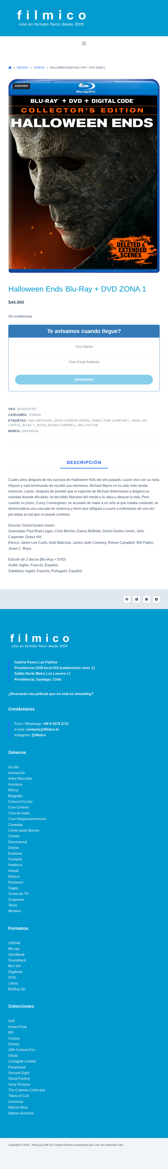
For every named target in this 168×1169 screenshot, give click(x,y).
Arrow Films (17, 1027)
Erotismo (15, 853)
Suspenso (16, 899)
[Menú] (84, 43)
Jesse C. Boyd (34, 425)
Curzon (14, 1038)
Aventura (15, 784)
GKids (13, 1055)
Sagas (13, 888)
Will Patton (88, 425)
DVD (12, 977)
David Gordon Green (71, 420)
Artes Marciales (20, 778)
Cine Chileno (18, 807)
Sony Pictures (19, 1084)
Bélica (13, 790)
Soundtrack (17, 960)
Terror (34, 415)
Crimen (14, 836)
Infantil (13, 871)
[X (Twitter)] (136, 599)
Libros (13, 983)
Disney (13, 1044)
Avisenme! (84, 379)
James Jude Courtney (110, 420)
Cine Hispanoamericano (27, 819)
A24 (11, 1021)
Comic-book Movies (23, 830)
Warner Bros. (18, 1107)
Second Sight (18, 1073)
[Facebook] (127, 599)
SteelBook (16, 954)
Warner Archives (21, 1113)
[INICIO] (10, 67)
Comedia (15, 825)
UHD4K (14, 943)
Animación (16, 773)
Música (13, 876)
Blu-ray (13, 949)
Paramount (16, 1067)
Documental (17, 842)
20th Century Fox (21, 1050)
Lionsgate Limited (22, 1061)
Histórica (15, 865)
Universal (30, 431)
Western (14, 911)
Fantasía (15, 859)
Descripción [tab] (84, 462)
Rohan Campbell (62, 425)
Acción (13, 767)
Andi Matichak (40, 420)
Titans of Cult (18, 1096)
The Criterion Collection (26, 1090)
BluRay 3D (16, 989)
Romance (15, 882)
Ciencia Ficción (20, 801)
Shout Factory (19, 1078)
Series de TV (18, 894)
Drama (13, 848)
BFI (11, 1032)
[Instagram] (146, 599)
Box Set (14, 966)
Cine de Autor (19, 813)
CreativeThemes (63, 1145)
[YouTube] (156, 599)
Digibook (15, 972)
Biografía (15, 796)
